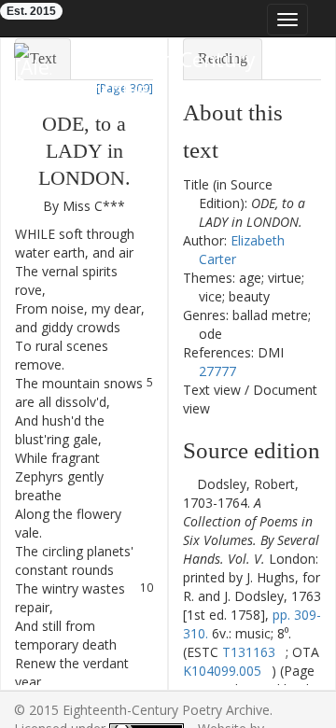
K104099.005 (222, 670)
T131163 (248, 652)
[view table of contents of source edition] (188, 484)
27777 (217, 371)
